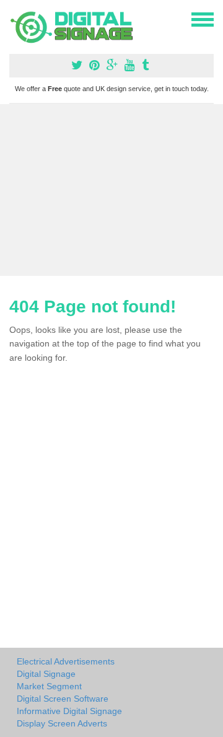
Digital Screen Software (62, 699)
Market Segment (49, 686)
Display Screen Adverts (62, 723)
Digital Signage (46, 674)
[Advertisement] (111, 190)
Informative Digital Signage (69, 711)
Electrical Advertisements (66, 661)
